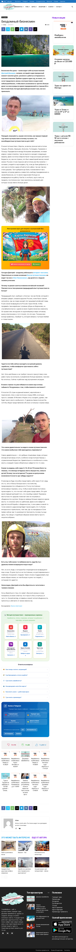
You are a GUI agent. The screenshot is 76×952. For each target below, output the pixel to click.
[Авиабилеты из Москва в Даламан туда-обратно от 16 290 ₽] (45, 776)
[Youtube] (12, 933)
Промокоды (56, 899)
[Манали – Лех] (25, 846)
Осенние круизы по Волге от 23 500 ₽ (63, 61)
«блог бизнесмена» (20, 278)
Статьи (58, 6)
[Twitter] (8, 29)
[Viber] (31, 29)
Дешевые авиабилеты (42, 897)
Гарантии (62, 1)
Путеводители (57, 903)
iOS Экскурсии (9, 733)
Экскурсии (42, 6)
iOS (23, 729)
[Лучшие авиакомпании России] (31, 926)
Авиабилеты (18, 6)
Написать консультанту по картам (21, 264)
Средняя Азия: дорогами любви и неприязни (7, 871)
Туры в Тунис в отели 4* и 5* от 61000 (62, 111)
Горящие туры (57, 897)
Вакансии (49, 1)
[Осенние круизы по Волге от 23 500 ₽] (63, 50)
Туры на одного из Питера (63, 86)
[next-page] (6, 877)
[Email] (17, 29)
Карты (34, 6)
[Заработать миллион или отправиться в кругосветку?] (25, 862)
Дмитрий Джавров (8, 73)
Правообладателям (57, 950)
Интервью (4, 17)
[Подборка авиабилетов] (63, 26)
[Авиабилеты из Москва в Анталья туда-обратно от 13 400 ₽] (35, 776)
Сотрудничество (40, 1)
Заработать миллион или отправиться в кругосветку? (24, 871)
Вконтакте (18, 1)
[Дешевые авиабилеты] (25, 754)
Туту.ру (54, 905)
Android (18, 733)
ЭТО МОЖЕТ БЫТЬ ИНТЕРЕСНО (15, 837)
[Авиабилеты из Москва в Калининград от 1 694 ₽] (15, 776)
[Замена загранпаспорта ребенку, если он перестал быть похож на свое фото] (25, 776)
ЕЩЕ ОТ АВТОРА (39, 837)
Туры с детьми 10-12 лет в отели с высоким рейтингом (63, 139)
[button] (72, 7)
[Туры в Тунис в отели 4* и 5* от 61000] (63, 101)
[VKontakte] (20, 828)
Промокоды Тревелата (60, 912)
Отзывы (56, 1)
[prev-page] (2, 877)
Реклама (32, 1)
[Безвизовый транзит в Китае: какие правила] (31, 934)
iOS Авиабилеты (31, 729)
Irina (4, 24)
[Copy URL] (35, 29)
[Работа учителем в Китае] (8, 846)
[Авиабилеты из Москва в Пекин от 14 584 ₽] (35, 754)
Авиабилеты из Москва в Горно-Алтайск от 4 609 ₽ (15, 762)
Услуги (50, 6)
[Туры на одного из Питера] (63, 77)
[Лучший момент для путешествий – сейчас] (42, 862)
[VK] (26, 29)
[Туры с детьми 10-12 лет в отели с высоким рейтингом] (63, 127)
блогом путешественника (36, 275)
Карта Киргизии (57, 909)
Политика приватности (42, 950)
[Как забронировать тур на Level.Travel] (31, 918)
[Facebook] (3, 29)
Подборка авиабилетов (60, 36)
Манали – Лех (22, 852)
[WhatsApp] (12, 29)
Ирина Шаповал (16, 606)
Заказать (37, 264)
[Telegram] (22, 29)
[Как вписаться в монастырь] (42, 846)
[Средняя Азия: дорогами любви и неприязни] (8, 862)
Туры (26, 6)
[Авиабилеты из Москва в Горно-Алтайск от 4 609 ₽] (15, 754)
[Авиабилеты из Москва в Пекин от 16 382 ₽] (5, 754)
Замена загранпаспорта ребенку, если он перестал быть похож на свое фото (42, 908)
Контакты (67, 950)
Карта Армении (57, 907)
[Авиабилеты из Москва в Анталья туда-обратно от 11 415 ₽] (45, 754)
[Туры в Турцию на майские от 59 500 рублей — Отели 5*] (5, 776)
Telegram (25, 1)
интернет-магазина (40, 273)
